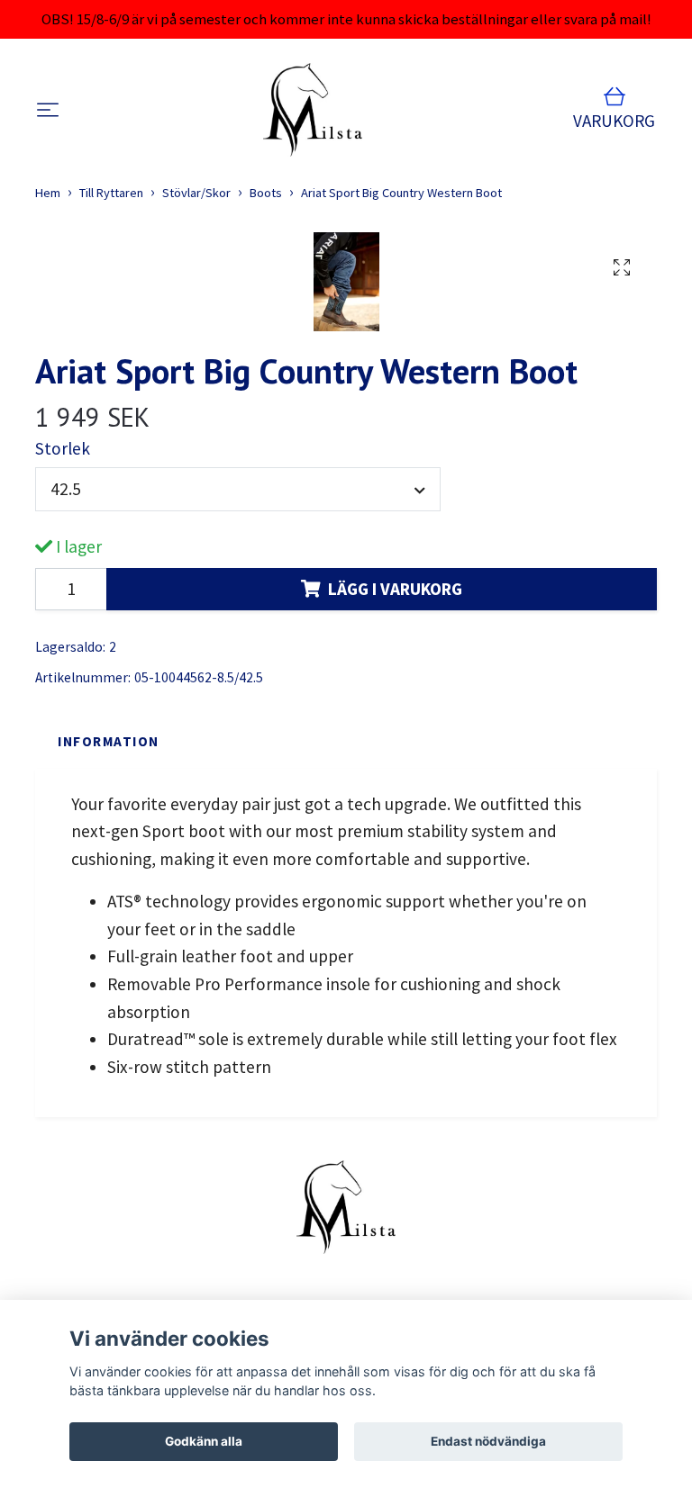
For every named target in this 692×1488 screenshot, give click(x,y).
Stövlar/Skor (196, 193)
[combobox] (238, 489)
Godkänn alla (203, 1441)
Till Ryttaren (111, 193)
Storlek (62, 448)
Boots (266, 193)
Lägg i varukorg (395, 589)
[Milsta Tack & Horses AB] (313, 110)
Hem (47, 193)
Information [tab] (108, 741)
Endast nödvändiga (488, 1441)
